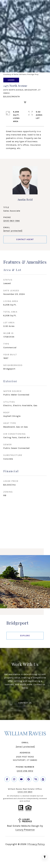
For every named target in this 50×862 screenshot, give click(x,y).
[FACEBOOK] (7, 779)
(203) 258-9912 (25, 771)
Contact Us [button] (25, 703)
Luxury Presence (25, 829)
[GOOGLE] (28, 779)
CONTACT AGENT (25, 239)
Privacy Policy (36, 844)
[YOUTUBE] (21, 779)
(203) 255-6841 (25, 792)
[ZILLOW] (43, 779)
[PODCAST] (36, 779)
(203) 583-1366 (11, 220)
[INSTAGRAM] (14, 779)
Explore (25, 635)
